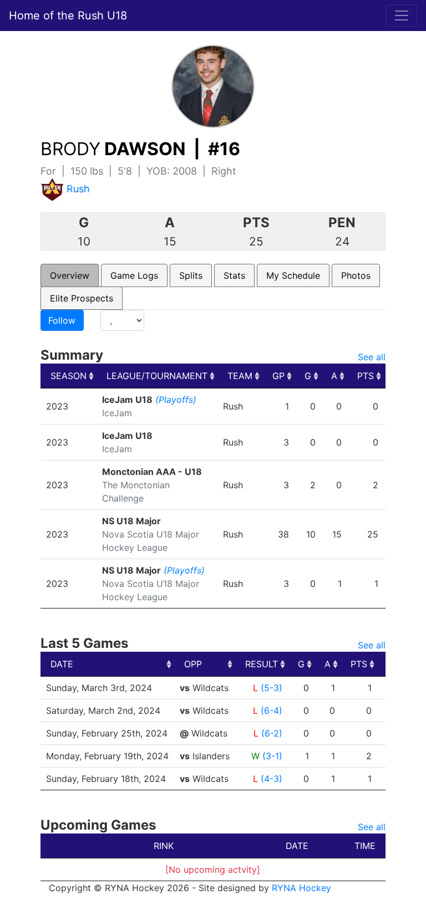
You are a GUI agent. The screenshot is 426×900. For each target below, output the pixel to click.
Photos (356, 275)
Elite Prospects (81, 298)
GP (278, 375)
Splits (190, 275)
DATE (61, 663)
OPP (193, 663)
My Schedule (293, 275)
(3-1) (272, 755)
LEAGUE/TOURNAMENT (156, 375)
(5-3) (271, 687)
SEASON (68, 375)
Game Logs (134, 275)
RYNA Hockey (301, 887)
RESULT (261, 663)
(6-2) (271, 733)
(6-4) (271, 710)
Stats (234, 275)
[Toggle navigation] (401, 15)
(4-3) (271, 778)
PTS (365, 375)
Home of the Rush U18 (68, 15)
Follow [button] (61, 320)
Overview (69, 275)
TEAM (239, 375)
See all (372, 356)
